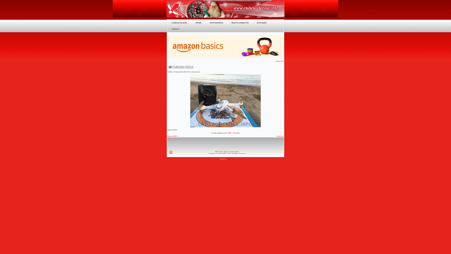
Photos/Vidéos (216, 23)
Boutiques (262, 23)
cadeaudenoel (195, 72)
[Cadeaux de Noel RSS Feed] (170, 152)
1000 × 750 (231, 133)
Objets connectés (240, 23)
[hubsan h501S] (225, 127)
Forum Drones (234, 152)
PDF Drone (219, 152)
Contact (176, 29)
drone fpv (280, 136)
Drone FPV (279, 61)
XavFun (229, 159)
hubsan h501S (182, 66)
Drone (198, 23)
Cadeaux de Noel (179, 23)
